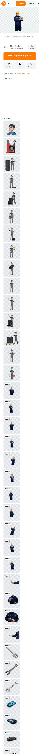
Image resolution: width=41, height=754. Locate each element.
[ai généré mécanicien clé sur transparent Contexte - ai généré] (11, 652)
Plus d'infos (9, 79)
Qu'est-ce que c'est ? (23, 74)
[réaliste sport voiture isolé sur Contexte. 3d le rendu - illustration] (11, 704)
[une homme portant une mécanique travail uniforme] (11, 390)
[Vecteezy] (3, 3)
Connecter (31, 3)
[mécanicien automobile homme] (11, 129)
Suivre (32, 48)
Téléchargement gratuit (19, 56)
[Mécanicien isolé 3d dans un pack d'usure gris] (11, 146)
